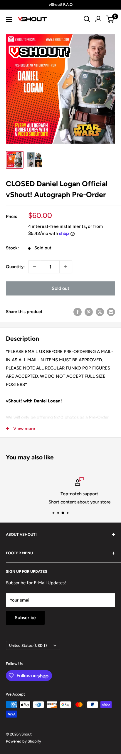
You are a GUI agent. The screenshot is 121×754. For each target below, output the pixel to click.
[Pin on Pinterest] (89, 311)
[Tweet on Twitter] (100, 311)
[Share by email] (111, 311)
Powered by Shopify (23, 741)
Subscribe (25, 617)
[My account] (98, 19)
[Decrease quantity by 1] (34, 267)
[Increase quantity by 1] (66, 267)
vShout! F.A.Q (61, 4)
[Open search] (87, 19)
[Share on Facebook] (77, 311)
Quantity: (15, 266)
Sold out (60, 288)
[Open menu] (9, 19)
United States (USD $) (28, 645)
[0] (110, 19)
